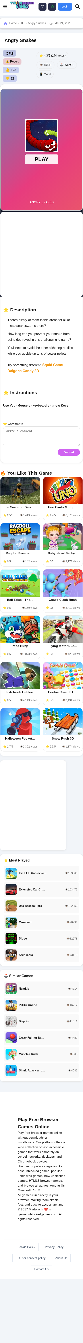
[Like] (42, 7)
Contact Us (41, 1269)
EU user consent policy (31, 1258)
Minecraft (24, 1190)
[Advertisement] (41, 254)
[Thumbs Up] (52, 7)
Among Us (57, 1185)
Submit (69, 452)
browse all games (36, 1185)
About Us (61, 1258)
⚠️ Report (12, 61)
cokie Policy (27, 1247)
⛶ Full (10, 53)
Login (65, 6)
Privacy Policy (54, 1247)
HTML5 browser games (45, 1180)
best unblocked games (33, 1171)
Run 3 (36, 1190)
